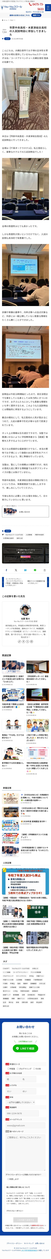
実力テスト (6, 991)
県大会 (11, 1002)
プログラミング (8, 976)
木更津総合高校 (8, 538)
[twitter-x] (27, 641)
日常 (23, 995)
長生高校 (39, 1002)
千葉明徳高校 (38, 980)
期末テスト (21, 998)
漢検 (42, 998)
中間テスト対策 (8, 980)
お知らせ (35, 968)
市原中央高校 (39, 535)
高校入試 (20, 538)
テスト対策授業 (36, 972)
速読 (31, 1002)
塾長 (19, 983)
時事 (13, 998)
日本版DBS (31, 995)
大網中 (5, 987)
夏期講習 (33, 983)
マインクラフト (21, 976)
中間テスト (40, 976)
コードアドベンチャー (20, 972)
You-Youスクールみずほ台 (14, 535)
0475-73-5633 (35, 8)
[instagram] (31, 641)
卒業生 (12, 983)
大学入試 (42, 983)
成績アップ (6, 995)
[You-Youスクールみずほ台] (11, 7)
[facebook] (23, 641)
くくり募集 (6, 972)
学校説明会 (22, 987)
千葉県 (5, 983)
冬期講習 (28, 980)
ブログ (7, 39)
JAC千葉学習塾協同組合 (29, 1250)
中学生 (31, 976)
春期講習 (6, 998)
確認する (36, 15)
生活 (4, 1002)
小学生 (15, 991)
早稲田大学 (41, 995)
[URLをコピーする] (44, 570)
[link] (19, 641)
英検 (17, 1002)
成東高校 (35, 991)
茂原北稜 (25, 1002)
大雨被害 (13, 987)
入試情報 (29, 535)
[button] (6, 570)
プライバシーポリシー (14, 1243)
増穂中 (25, 983)
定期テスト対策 (34, 987)
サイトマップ (28, 1243)
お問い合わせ (24, 512)
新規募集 (16, 995)
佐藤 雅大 (25, 618)
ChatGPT (6, 968)
